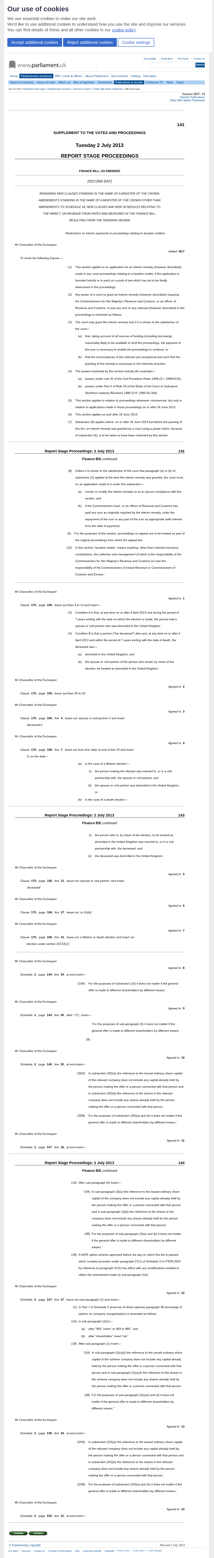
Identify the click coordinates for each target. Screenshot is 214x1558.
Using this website (92, 1551)
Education (150, 76)
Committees (105, 82)
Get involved (119, 76)
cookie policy (123, 30)
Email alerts (167, 58)
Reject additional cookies (90, 42)
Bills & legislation (84, 82)
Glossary (26, 1551)
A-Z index (13, 1551)
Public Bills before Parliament (108, 89)
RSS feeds (183, 58)
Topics (180, 82)
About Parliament (96, 76)
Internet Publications (192, 97)
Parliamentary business (36, 76)
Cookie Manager (155, 1551)
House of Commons (22, 82)
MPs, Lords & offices (68, 76)
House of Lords (46, 82)
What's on (64, 82)
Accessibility (150, 58)
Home (14, 76)
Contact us (199, 58)
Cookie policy (139, 1551)
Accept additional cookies (34, 42)
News (169, 82)
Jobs (77, 1551)
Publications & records (129, 82)
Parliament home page (34, 89)
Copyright (109, 1551)
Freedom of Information (60, 1551)
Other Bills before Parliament (187, 100)
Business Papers (82, 89)
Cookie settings (136, 42)
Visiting (135, 76)
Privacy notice (123, 1551)
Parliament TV (154, 82)
